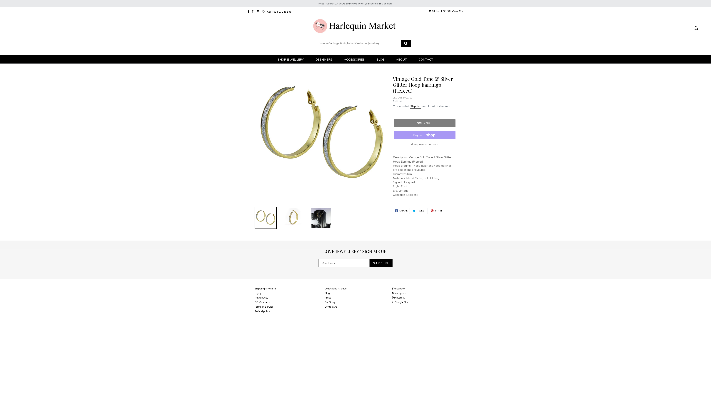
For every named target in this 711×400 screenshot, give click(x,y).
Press (328, 297)
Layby (258, 293)
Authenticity (261, 297)
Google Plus (401, 302)
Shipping (415, 106)
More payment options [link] (424, 144)
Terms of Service (264, 306)
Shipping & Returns (265, 288)
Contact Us (331, 306)
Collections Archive (336, 288)
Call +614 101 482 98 (279, 11)
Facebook (399, 288)
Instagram (400, 293)
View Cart (458, 11)
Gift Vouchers (262, 302)
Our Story (330, 302)
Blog (327, 293)
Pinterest (399, 297)
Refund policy (262, 311)
